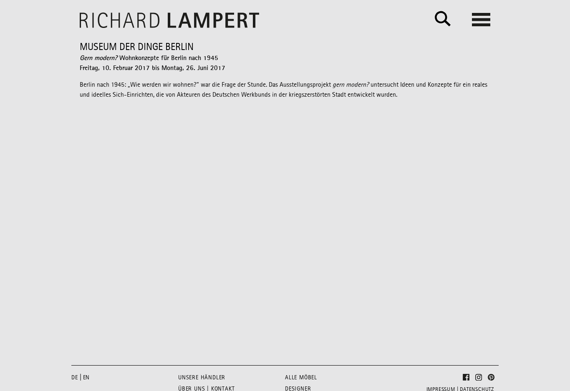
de (74, 378)
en (86, 378)
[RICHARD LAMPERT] (169, 20)
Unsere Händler (201, 378)
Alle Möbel (301, 378)
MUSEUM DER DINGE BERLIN (137, 48)
